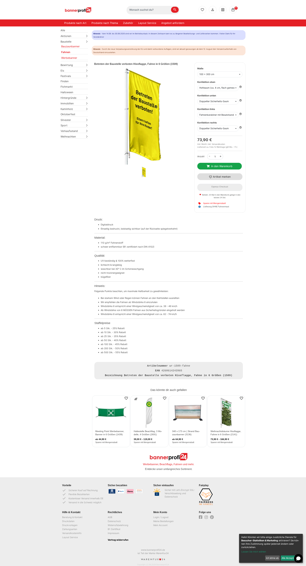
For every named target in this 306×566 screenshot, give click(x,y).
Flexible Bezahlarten (76, 494)
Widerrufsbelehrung (118, 525)
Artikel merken (221, 176)
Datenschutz (114, 521)
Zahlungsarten (69, 529)
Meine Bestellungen (163, 521)
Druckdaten (68, 521)
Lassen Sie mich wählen (253, 551)
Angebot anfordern (172, 23)
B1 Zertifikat (114, 529)
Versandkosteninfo (71, 533)
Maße (200, 68)
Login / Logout (160, 517)
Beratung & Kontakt (72, 517)
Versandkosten (218, 144)
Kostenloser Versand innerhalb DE (82, 498)
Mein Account (160, 525)
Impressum (113, 533)
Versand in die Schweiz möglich (81, 502)
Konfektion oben (206, 82)
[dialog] (271, 548)
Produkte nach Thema (104, 23)
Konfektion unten (206, 95)
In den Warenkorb (221, 166)
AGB (110, 517)
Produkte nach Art (75, 23)
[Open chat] (298, 558)
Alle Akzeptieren (290, 558)
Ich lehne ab (272, 558)
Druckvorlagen (69, 525)
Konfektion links (206, 109)
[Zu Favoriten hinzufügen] (126, 398)
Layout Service (147, 23)
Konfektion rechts (207, 122)
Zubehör (128, 23)
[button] (101, 120)
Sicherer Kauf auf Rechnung (80, 490)
